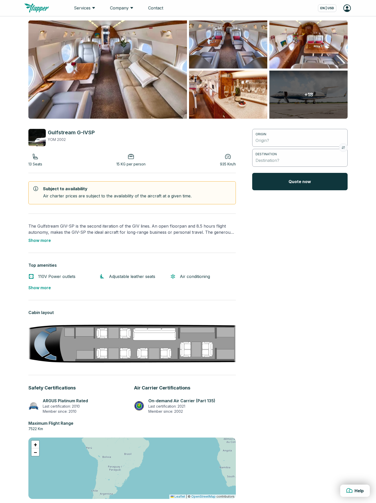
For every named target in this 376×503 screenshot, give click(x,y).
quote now (300, 181)
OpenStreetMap (203, 496)
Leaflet (179, 496)
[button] (35, 444)
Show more (39, 240)
